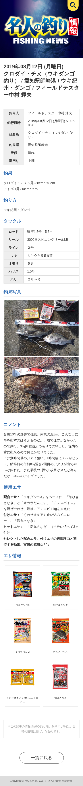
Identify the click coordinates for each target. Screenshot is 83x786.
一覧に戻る (41, 757)
